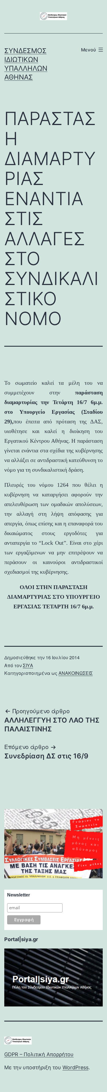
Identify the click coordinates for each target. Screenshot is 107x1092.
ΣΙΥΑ (28, 665)
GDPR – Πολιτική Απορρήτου (39, 1054)
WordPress (75, 1067)
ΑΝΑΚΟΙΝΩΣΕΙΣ (75, 673)
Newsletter (18, 895)
